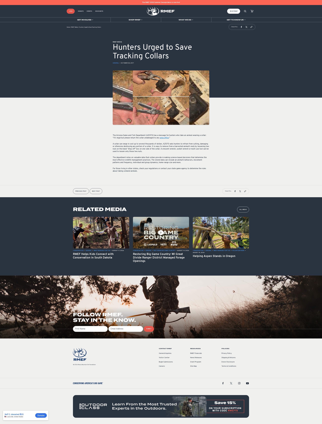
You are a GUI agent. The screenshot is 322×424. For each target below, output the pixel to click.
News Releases (196, 358)
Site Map (193, 366)
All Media (243, 209)
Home (68, 27)
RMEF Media (74, 27)
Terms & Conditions (229, 366)
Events (89, 11)
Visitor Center (164, 358)
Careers (162, 366)
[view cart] (252, 11)
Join (70, 11)
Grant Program (195, 362)
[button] (241, 26)
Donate (81, 11)
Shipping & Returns (229, 358)
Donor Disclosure (228, 362)
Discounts (99, 11)
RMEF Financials (196, 353)
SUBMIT (148, 329)
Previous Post (81, 191)
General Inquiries (165, 353)
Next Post (96, 191)
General (116, 63)
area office (164, 138)
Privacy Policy (227, 353)
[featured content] (161, 406)
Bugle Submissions (166, 362)
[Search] (245, 11)
